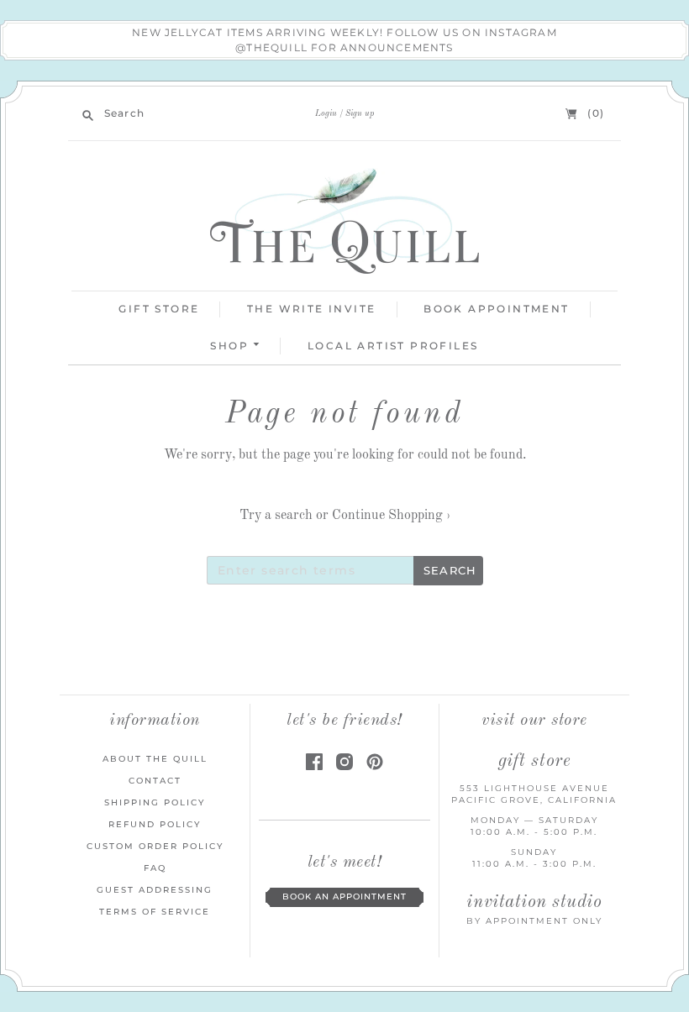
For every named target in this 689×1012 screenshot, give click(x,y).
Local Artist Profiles (393, 345)
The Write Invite (311, 308)
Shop (231, 345)
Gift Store (158, 308)
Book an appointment (344, 896)
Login (326, 113)
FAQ (155, 868)
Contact (155, 780)
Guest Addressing (155, 889)
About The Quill (155, 758)
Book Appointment (496, 308)
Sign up (359, 113)
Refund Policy (154, 824)
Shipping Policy (154, 802)
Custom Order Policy (155, 846)
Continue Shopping (391, 515)
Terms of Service (154, 911)
